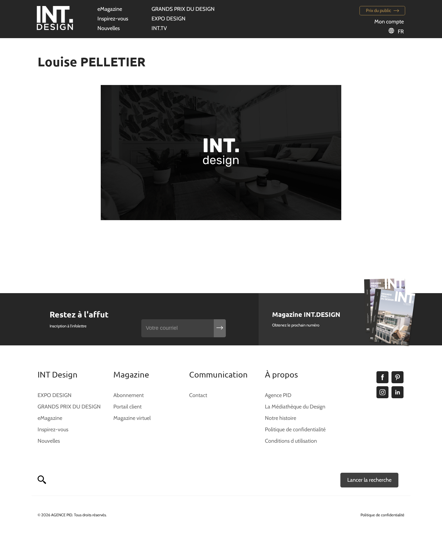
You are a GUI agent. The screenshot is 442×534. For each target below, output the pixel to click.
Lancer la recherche (369, 480)
